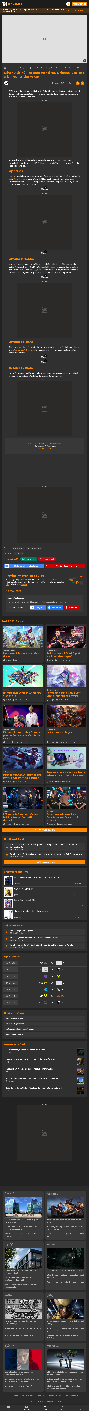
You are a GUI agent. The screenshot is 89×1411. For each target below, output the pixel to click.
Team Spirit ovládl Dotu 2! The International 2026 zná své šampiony (22, 1228)
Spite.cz (9, 1052)
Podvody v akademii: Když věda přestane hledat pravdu (21, 1286)
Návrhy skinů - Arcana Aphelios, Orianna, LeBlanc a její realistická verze (65, 68)
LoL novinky (13, 68)
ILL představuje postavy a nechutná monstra (26, 1050)
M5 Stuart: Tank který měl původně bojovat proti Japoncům (21, 1322)
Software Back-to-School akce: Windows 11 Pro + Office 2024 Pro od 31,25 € (64, 1380)
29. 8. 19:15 (10, 983)
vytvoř (66, 602)
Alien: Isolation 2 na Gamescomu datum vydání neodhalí (65, 1276)
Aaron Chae (19, 179)
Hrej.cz (8, 1071)
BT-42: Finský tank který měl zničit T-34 (20, 1335)
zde (7, 584)
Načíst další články (44, 830)
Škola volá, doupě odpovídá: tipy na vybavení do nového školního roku (65, 774)
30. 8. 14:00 (10, 976)
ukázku (24, 584)
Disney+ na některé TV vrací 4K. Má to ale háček (21, 1387)
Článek (39, 68)
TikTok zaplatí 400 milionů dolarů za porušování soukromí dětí (19, 1278)
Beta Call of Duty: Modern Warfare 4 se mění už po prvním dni (34, 1088)
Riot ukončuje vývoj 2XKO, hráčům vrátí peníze (22, 694)
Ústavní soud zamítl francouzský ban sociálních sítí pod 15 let (19, 1373)
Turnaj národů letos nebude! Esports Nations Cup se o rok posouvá (62, 817)
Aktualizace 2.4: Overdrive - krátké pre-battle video (23, 1329)
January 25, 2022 (44, 448)
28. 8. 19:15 (10, 996)
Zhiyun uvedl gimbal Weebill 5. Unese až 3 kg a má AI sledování (65, 1373)
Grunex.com (10, 1081)
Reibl (11, 83)
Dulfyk (8, 660)
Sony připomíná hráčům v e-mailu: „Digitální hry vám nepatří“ (33, 1078)
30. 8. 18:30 (10, 963)
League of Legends (27, 68)
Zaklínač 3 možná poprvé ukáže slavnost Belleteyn (63, 1336)
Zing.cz (8, 1062)
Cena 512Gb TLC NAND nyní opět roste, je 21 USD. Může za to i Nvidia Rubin (22, 1380)
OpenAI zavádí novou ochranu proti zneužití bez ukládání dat (22, 1271)
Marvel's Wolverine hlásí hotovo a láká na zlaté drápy (30, 1059)
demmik (9, 824)
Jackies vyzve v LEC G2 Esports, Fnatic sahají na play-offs (64, 655)
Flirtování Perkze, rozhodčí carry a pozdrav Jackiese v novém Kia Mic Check (21, 735)
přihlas (42, 602)
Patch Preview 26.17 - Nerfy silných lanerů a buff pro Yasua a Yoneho (22, 776)
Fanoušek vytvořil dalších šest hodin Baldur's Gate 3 (30, 1069)
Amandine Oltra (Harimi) (25, 350)
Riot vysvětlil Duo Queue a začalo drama (21, 655)
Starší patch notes (44, 862)
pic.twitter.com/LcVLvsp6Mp (50, 443)
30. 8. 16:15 (10, 970)
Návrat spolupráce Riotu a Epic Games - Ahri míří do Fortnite (63, 694)
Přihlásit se (79, 4)
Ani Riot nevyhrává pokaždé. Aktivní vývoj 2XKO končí (65, 1235)
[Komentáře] (69, 83)
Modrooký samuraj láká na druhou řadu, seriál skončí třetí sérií (65, 1228)
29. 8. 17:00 (10, 989)
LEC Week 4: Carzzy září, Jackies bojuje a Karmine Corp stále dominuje (20, 817)
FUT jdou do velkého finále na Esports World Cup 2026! (22, 1235)
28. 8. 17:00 (10, 1003)
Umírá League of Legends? (60, 732)
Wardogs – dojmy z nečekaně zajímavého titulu (65, 1282)
